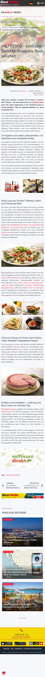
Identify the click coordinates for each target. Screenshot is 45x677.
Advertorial (12, 21)
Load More (22, 618)
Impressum (19, 649)
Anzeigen (41, 94)
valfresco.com (6, 412)
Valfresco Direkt (38, 102)
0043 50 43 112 (21, 634)
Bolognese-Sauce (7, 288)
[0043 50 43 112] (21, 630)
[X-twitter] (34, 643)
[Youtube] (41, 643)
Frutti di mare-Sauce (35, 288)
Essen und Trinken (8, 16)
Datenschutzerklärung (33, 649)
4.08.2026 (8, 544)
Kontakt (6, 649)
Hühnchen (28, 285)
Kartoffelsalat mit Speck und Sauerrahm (25, 225)
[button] (4, 673)
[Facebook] (30, 643)
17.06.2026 (8, 577)
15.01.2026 (8, 609)
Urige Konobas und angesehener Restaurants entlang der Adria (18, 604)
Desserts (16, 347)
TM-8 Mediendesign (38, 652)
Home (4, 27)
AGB (12, 649)
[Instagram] (37, 643)
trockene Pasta (16, 278)
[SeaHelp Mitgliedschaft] (22, 498)
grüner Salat (5, 232)
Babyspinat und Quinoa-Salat (12, 227)
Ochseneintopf (38, 285)
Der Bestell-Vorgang (8, 409)
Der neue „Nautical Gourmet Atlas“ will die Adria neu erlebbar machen (21, 572)
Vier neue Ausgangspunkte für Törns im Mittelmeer (20, 540)
